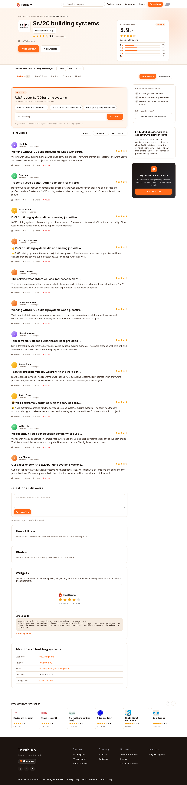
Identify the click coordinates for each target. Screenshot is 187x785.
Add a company (80, 763)
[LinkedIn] (32, 768)
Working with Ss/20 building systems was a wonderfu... (47, 152)
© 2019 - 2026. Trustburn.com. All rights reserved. (41, 779)
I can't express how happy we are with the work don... (46, 372)
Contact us (103, 758)
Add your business (129, 763)
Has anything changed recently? (100, 107)
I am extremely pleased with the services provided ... (46, 341)
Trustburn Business (129, 754)
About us (102, 754)
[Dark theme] (166, 4)
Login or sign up (157, 754)
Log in (142, 4)
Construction (37, 16)
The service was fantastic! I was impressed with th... (46, 279)
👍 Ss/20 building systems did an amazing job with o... (47, 248)
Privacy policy (73, 779)
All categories (79, 754)
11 (75, 603)
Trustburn (27, 749)
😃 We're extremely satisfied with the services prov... (46, 403)
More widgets (22, 634)
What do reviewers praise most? (66, 107)
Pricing (123, 758)
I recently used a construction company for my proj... (46, 182)
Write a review (114, 4)
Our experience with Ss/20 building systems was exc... (47, 464)
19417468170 (45, 662)
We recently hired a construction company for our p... (46, 434)
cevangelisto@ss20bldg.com (54, 668)
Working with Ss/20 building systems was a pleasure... (47, 310)
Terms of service (89, 779)
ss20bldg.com (46, 656)
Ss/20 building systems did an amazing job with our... (46, 217)
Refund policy (106, 779)
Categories (130, 4)
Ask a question (22, 512)
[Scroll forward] (173, 703)
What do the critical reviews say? (31, 107)
